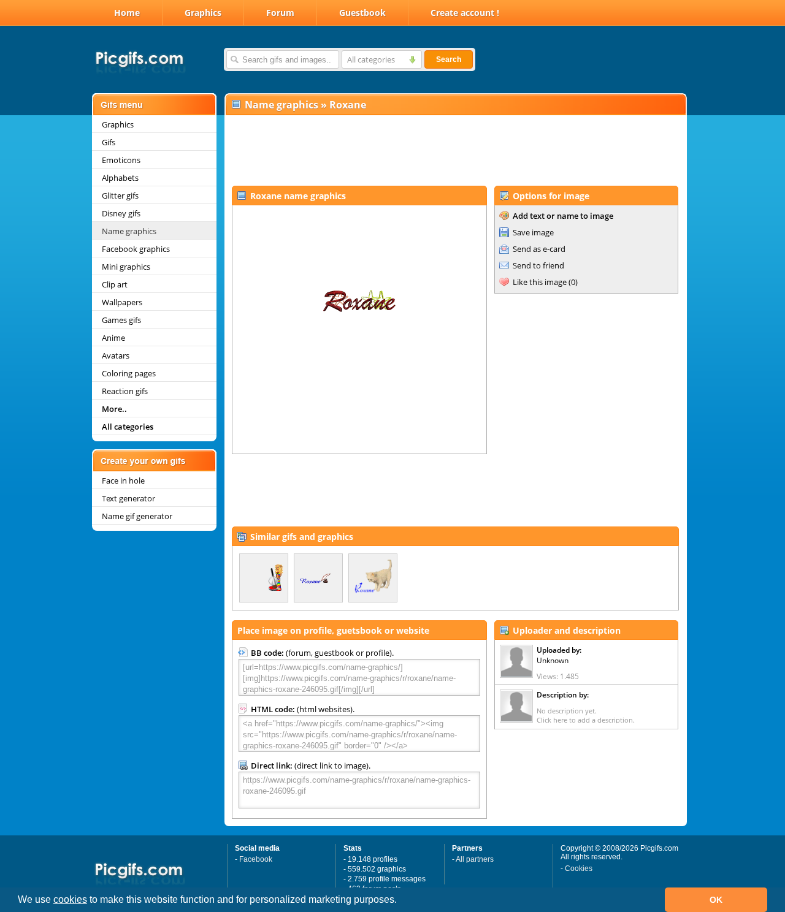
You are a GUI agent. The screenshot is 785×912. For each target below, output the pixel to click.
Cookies (578, 868)
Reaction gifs (125, 391)
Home (127, 12)
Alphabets (120, 177)
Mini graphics (126, 266)
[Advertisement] (455, 150)
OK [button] (716, 900)
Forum (280, 12)
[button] (401, 901)
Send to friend (538, 265)
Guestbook (362, 12)
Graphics (203, 12)
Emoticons (121, 159)
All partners (475, 859)
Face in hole (123, 480)
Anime (113, 337)
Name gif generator (137, 516)
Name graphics (129, 231)
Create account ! (465, 12)
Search (448, 59)
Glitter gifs (120, 195)
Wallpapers (122, 302)
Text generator (128, 498)
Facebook (255, 859)
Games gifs (121, 319)
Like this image (540, 281)
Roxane (347, 105)
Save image (533, 232)
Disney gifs (121, 213)
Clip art (115, 284)
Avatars (115, 355)
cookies (70, 899)
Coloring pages (129, 373)
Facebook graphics (136, 248)
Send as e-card (539, 248)
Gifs (108, 142)
